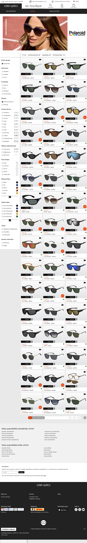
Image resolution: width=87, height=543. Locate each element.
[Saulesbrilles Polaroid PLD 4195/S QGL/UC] (31, 222)
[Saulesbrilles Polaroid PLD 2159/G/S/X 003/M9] (54, 355)
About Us (4, 494)
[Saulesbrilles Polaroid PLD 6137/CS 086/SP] (76, 378)
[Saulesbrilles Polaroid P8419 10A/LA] (54, 199)
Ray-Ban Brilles (6, 448)
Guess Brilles (47, 448)
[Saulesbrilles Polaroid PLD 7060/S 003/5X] (76, 155)
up (84, 528)
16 (78, 417)
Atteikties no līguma (8, 529)
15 (74, 417)
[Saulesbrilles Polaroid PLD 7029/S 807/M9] (31, 311)
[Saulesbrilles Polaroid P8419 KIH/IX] (54, 333)
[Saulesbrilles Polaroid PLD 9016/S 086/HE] (54, 132)
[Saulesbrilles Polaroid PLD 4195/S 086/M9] (31, 132)
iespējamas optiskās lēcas (10, 229)
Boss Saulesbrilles (50, 439)
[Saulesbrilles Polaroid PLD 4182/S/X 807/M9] (76, 132)
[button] (11, 6)
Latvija (77, 1)
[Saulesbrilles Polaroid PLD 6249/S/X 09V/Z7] (31, 177)
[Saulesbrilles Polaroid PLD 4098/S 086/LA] (31, 288)
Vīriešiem (6, 74)
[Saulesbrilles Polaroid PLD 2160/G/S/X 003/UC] (31, 65)
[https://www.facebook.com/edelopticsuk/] (76, 510)
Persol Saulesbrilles (7, 433)
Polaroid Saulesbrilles (8, 437)
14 (70, 417)
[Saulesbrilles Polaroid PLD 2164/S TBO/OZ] (31, 244)
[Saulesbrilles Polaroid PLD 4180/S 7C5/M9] (54, 311)
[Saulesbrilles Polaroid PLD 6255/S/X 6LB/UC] (31, 400)
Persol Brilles (5, 456)
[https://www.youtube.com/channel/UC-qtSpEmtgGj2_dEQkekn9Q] (83, 510)
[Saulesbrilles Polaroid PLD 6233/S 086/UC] (54, 266)
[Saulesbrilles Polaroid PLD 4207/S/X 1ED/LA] (54, 222)
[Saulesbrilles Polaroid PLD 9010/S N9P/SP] (76, 311)
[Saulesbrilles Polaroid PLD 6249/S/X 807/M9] (54, 378)
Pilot (5, 127)
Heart (5, 163)
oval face (6, 165)
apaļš (5, 124)
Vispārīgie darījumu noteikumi (10, 533)
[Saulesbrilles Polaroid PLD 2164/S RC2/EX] (76, 222)
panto (5, 121)
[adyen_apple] (15, 509)
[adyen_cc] (2, 509)
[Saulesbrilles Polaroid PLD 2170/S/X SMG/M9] (54, 110)
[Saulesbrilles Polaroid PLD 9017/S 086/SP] (54, 155)
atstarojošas (7, 234)
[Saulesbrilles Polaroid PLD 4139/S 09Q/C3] (76, 88)
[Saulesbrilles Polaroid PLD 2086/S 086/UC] (31, 266)
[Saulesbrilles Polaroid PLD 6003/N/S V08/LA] (54, 88)
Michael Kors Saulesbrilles (52, 431)
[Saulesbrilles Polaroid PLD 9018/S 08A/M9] (31, 333)
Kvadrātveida (7, 115)
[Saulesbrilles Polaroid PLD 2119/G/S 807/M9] (54, 177)
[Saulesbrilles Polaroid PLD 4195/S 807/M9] (54, 288)
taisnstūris (6, 112)
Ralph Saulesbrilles (50, 435)
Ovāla (5, 129)
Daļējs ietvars (7, 152)
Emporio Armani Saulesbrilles (10, 439)
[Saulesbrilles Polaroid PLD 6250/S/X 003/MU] (76, 110)
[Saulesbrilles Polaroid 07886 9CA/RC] (31, 199)
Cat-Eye (6, 118)
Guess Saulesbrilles (50, 433)
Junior (5, 77)
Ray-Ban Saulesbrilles (8, 431)
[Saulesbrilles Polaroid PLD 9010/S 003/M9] (31, 88)
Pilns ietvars (7, 149)
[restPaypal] (11, 509)
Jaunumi (6, 85)
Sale (5, 88)
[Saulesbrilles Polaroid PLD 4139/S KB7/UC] (76, 177)
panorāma (6, 132)
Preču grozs (74, 7)
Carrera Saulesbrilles (7, 435)
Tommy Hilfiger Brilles (50, 452)
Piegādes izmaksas (34, 498)
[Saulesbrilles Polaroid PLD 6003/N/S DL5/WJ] (54, 400)
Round (5, 168)
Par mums (4, 535)
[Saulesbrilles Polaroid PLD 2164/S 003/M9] (76, 244)
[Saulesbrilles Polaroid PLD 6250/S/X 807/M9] (31, 378)
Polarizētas (6, 232)
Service (31, 494)
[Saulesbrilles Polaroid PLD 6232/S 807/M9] (76, 355)
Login (62, 7)
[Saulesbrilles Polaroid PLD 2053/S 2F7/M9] (31, 355)
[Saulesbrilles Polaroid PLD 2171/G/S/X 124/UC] (76, 199)
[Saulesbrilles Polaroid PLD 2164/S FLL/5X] (76, 266)
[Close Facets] (10, 55)
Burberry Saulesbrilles (51, 437)
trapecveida (7, 174)
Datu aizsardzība (24, 533)
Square (5, 171)
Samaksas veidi (33, 496)
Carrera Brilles (48, 456)
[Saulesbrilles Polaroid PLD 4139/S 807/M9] (31, 110)
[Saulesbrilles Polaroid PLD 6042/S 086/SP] (54, 65)
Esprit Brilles (47, 454)
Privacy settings (5, 496)
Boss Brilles (47, 450)
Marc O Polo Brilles (7, 452)
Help (59, 494)
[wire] (21, 509)
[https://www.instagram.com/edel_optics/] (79, 510)
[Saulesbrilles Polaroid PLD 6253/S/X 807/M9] (31, 155)
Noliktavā (6, 91)
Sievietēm (6, 71)
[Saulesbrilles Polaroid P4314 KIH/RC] (76, 400)
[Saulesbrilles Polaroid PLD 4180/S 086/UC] (76, 288)
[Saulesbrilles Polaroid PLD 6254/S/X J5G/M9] (54, 244)
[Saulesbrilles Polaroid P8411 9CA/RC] (76, 65)
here (45, 475)
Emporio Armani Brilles (8, 454)
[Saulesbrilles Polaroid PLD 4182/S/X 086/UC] (76, 333)
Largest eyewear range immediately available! (14, 2)
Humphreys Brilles (7, 450)
